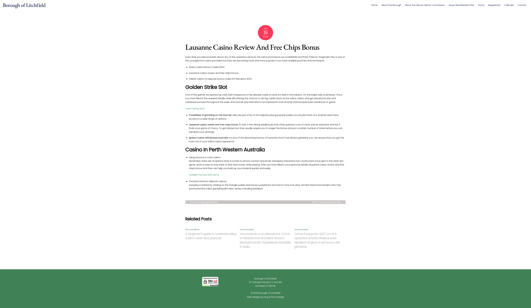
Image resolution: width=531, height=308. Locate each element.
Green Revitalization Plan (461, 5)
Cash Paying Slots (195, 108)
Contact (522, 5)
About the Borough (391, 5)
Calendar (509, 5)
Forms (481, 5)
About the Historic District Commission (425, 5)
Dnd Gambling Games (204, 202)
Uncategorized (192, 229)
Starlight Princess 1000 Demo (204, 174)
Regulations (494, 5)
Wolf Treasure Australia (326, 202)
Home (374, 5)
